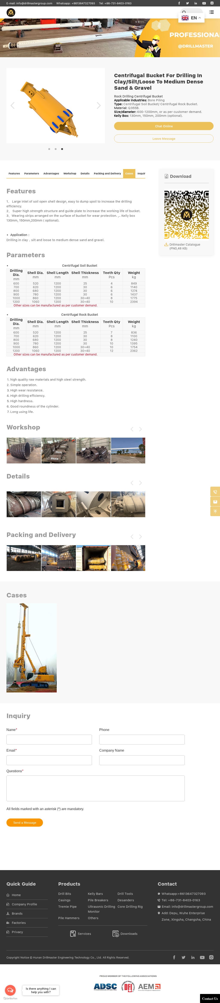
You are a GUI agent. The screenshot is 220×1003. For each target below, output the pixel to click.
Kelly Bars (95, 894)
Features (14, 173)
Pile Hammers (68, 918)
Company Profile (24, 904)
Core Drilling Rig (130, 907)
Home (16, 895)
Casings (64, 900)
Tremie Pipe (67, 907)
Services (80, 934)
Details (85, 173)
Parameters (31, 173)
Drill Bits (64, 894)
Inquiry (142, 173)
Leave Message (164, 138)
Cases (129, 173)
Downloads (125, 934)
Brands (17, 913)
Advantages (51, 173)
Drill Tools (125, 894)
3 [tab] (62, 149)
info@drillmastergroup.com (34, 3)
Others (93, 918)
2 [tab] (55, 149)
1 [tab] (49, 149)
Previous (12, 105)
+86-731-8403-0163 (117, 3)
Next (99, 105)
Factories (19, 923)
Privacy (17, 932)
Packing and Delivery (107, 173)
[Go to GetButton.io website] (10, 998)
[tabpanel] (55, 105)
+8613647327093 (83, 3)
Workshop (69, 173)
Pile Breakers (98, 900)
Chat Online (164, 126)
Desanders (126, 900)
